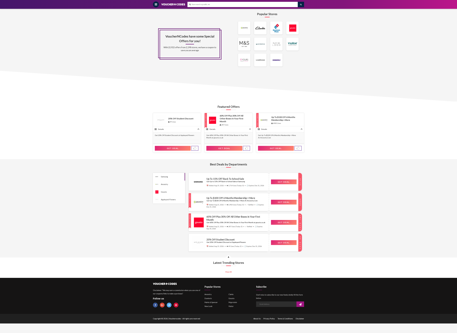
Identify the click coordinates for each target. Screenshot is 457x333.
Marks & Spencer (211, 302)
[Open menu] (156, 4)
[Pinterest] (176, 305)
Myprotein (232, 302)
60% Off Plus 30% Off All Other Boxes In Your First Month (231, 118)
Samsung (164, 177)
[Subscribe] (300, 304)
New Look (208, 306)
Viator (231, 306)
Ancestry (164, 184)
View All (228, 272)
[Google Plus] (162, 305)
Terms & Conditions (285, 319)
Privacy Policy (269, 319)
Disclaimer (300, 319)
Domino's (208, 298)
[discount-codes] (244, 34)
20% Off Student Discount (181, 118)
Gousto (164, 192)
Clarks (230, 294)
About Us (257, 319)
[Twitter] (169, 305)
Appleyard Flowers (168, 199)
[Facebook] (155, 305)
